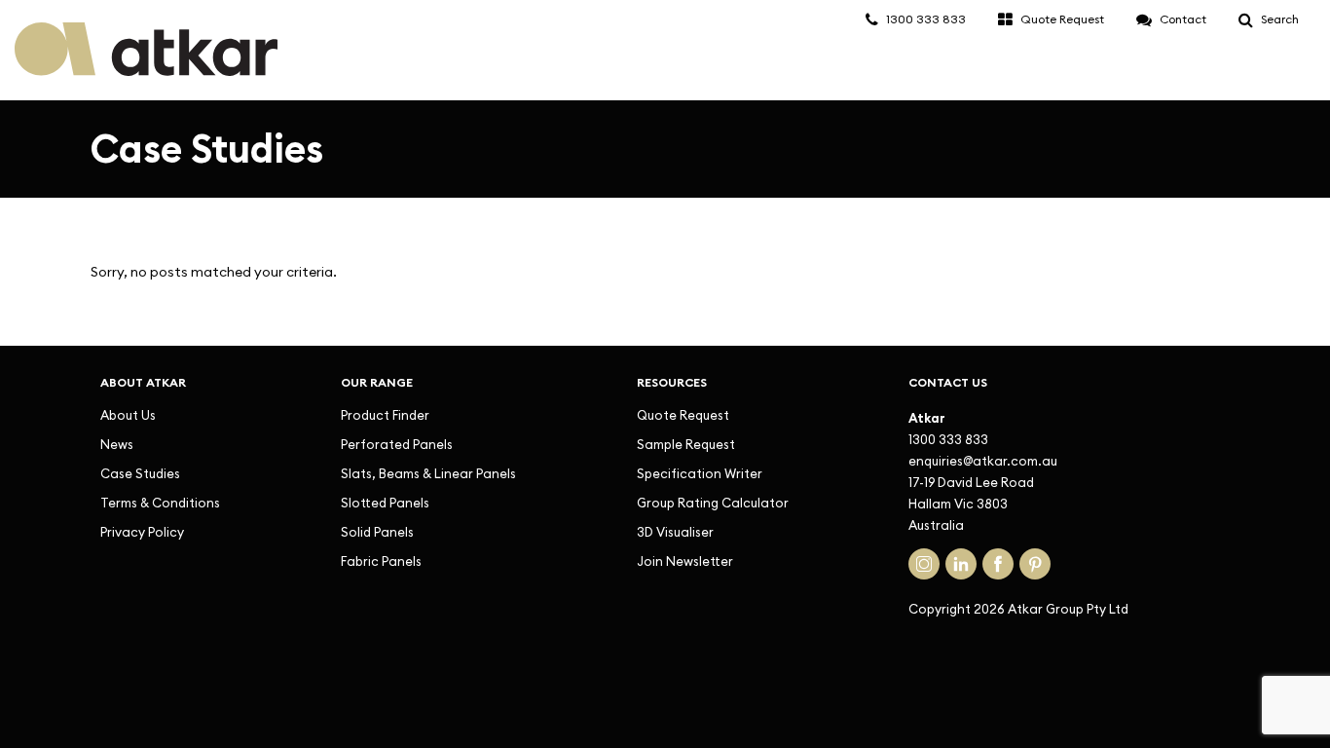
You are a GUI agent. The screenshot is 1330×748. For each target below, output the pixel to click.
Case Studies (140, 473)
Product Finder (385, 415)
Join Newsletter (685, 561)
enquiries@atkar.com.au (982, 460)
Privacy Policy (142, 532)
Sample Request (686, 444)
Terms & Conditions (160, 502)
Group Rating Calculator (713, 502)
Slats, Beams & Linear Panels (428, 473)
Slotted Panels (385, 502)
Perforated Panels (397, 444)
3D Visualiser (675, 532)
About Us (128, 415)
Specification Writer (699, 473)
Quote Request (683, 415)
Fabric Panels (381, 561)
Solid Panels (377, 532)
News (116, 444)
